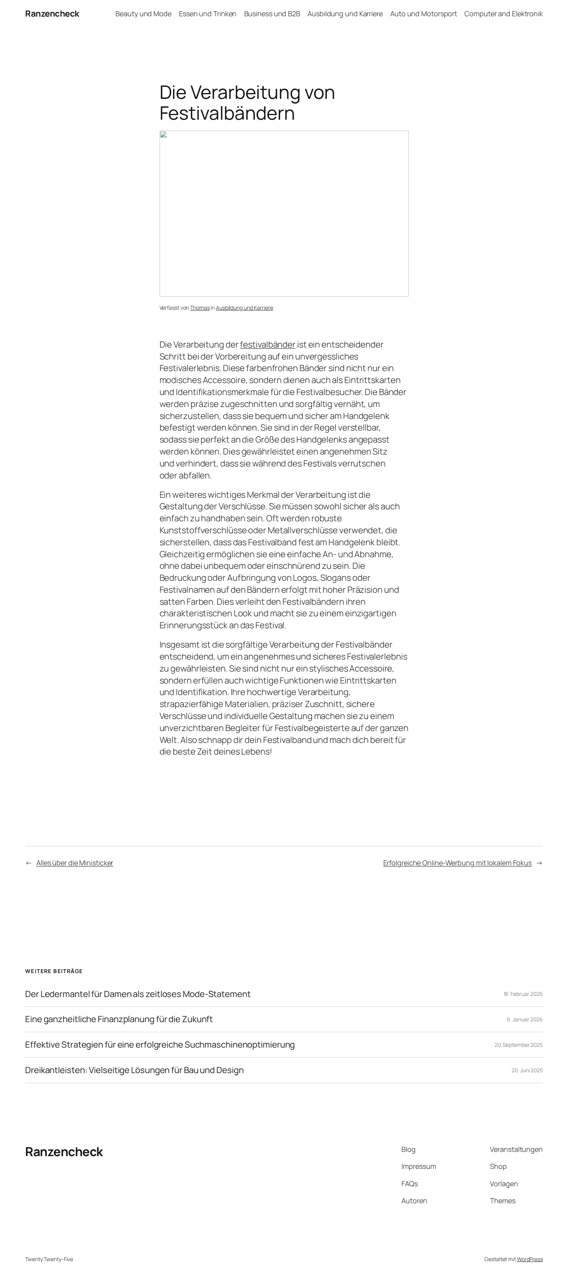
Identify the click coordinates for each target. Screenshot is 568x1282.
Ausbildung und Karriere (244, 307)
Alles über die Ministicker (74, 862)
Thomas (199, 307)
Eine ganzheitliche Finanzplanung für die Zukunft (119, 1019)
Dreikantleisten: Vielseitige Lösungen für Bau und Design (134, 1070)
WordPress (530, 1259)
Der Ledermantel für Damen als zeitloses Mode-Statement (138, 994)
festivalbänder (268, 344)
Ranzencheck (52, 13)
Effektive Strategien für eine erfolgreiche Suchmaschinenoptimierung (160, 1045)
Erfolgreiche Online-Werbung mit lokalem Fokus (457, 862)
